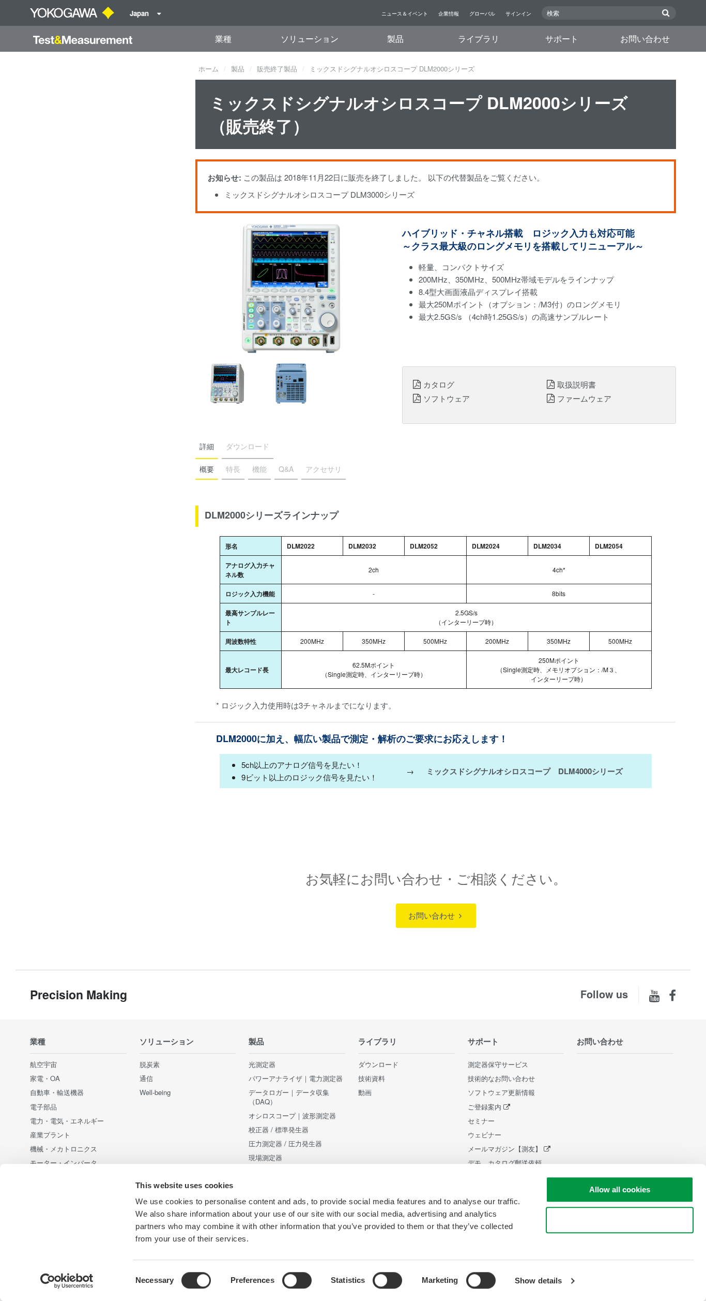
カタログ (438, 384)
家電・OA (45, 1078)
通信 (146, 1078)
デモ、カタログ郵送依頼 (505, 1162)
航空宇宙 (43, 1064)
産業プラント (50, 1135)
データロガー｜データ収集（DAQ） (289, 1096)
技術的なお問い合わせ (501, 1078)
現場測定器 (265, 1157)
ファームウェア (584, 398)
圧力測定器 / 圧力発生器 (285, 1143)
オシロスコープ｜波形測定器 (292, 1115)
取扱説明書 (576, 384)
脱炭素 (150, 1064)
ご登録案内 (484, 1107)
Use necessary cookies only (620, 1220)
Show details (538, 1280)
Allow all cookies (619, 1189)
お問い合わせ (645, 39)
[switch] (297, 1280)
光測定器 (262, 1064)
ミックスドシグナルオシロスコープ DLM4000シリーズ (524, 771)
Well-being (155, 1092)
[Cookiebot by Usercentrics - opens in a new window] (67, 1281)
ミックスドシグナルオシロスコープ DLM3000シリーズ (319, 194)
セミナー (481, 1121)
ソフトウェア (446, 398)
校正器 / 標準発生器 (279, 1129)
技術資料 (371, 1078)
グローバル (482, 13)
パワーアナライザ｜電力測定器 (296, 1078)
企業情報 (448, 13)
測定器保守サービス (498, 1064)
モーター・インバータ (63, 1162)
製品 (395, 39)
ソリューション (310, 39)
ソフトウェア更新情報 (501, 1092)
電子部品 (43, 1107)
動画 (365, 1092)
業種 (223, 39)
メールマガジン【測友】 (505, 1149)
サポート (561, 39)
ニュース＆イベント (404, 13)
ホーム (208, 68)
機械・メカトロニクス (63, 1149)
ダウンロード (378, 1064)
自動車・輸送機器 (57, 1092)
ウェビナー (484, 1135)
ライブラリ (478, 39)
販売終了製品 (277, 68)
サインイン (518, 13)
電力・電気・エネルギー (67, 1121)
